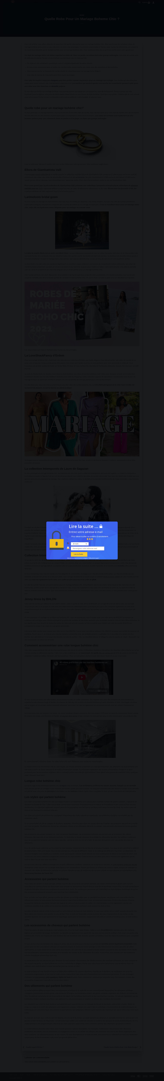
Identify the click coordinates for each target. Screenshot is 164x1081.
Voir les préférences (95, 552)
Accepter (68, 552)
